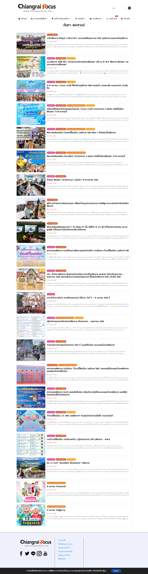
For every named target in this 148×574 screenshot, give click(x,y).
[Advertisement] (107, 553)
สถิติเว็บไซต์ (61, 559)
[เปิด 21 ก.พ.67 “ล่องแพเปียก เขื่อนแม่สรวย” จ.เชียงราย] (31, 468)
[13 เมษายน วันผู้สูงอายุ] (31, 515)
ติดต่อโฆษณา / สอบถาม (65, 544)
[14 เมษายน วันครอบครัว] (31, 491)
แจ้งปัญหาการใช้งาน (64, 555)
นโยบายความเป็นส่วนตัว (65, 551)
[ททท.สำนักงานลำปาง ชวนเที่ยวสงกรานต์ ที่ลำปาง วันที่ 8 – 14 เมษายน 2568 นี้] (31, 303)
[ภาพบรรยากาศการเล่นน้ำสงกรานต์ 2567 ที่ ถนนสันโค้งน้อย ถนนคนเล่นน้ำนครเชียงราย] (31, 350)
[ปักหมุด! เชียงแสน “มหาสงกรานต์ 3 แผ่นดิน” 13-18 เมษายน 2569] (31, 185)
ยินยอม (116, 571)
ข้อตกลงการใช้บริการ (64, 548)
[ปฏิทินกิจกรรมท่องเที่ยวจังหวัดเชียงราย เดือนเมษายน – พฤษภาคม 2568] (31, 326)
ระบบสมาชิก (62, 540)
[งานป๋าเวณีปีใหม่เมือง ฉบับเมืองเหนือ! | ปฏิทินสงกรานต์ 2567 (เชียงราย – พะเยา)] (31, 444)
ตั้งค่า (104, 571)
